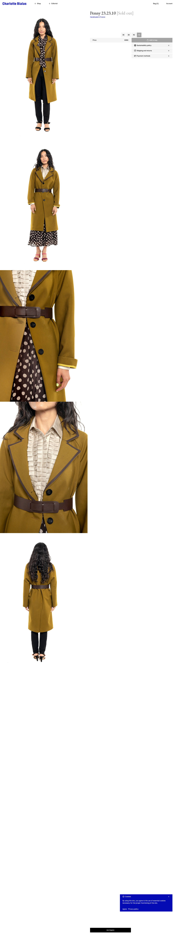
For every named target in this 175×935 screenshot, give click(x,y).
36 (123, 35)
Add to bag (153, 40)
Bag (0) (156, 3)
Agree (124, 909)
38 (129, 35)
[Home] (14, 3)
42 (139, 35)
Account (169, 3)
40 (134, 35)
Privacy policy (133, 909)
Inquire (111, 930)
